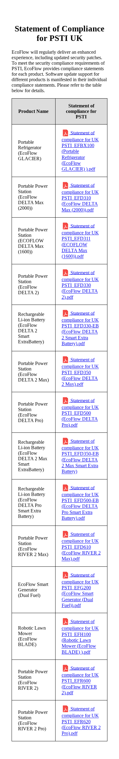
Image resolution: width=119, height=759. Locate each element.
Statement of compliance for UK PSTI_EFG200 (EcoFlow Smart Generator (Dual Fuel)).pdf (80, 590)
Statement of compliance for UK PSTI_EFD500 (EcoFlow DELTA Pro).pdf (80, 413)
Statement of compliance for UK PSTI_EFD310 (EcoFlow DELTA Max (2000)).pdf (80, 197)
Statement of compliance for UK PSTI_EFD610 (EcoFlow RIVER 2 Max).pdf (81, 547)
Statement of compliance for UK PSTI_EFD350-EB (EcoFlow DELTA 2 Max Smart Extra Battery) (80, 456)
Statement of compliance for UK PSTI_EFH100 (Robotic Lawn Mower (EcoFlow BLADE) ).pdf (80, 637)
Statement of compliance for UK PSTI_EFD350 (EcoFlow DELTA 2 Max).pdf (80, 372)
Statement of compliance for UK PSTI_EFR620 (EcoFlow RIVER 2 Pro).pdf (81, 721)
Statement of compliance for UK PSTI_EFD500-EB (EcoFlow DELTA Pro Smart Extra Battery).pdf (80, 503)
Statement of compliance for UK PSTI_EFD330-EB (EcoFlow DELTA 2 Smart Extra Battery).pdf (80, 328)
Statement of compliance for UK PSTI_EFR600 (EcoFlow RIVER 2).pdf (80, 680)
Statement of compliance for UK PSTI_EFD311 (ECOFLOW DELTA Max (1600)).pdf (80, 241)
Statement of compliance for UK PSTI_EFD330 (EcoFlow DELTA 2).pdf (80, 285)
